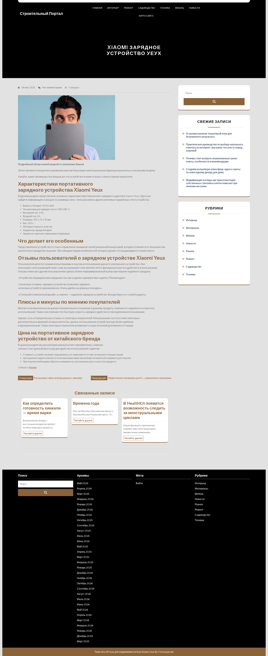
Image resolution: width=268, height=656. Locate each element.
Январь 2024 (84, 630)
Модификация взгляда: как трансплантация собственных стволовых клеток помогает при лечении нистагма (211, 183)
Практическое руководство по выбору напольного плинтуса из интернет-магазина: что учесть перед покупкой (214, 147)
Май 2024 (82, 609)
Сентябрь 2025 (85, 525)
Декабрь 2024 (85, 572)
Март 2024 (83, 620)
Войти (139, 483)
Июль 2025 (83, 535)
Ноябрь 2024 (84, 578)
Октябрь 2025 (85, 520)
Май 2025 (82, 546)
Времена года (86, 403)
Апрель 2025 (84, 551)
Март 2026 (83, 493)
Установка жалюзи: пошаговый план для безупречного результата (209, 135)
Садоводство (146, 8)
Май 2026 (82, 483)
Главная (97, 8)
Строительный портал (41, 13)
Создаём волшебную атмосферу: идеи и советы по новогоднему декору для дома (213, 171)
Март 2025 (83, 557)
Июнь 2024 (83, 604)
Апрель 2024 (84, 614)
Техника (165, 8)
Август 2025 (84, 530)
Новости (194, 8)
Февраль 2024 (85, 625)
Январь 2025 (84, 567)
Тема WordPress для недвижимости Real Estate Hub (124, 651)
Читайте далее (33, 433)
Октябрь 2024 (85, 583)
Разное (33, 367)
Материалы (192, 227)
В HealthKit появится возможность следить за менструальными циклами (144, 410)
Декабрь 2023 (85, 636)
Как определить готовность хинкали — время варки (42, 408)
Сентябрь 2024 (85, 588)
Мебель (179, 8)
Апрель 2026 (84, 488)
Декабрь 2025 (85, 509)
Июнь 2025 (83, 541)
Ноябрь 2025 (84, 514)
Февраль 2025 (85, 562)
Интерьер (113, 8)
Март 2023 (83, 641)
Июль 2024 (83, 599)
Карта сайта (146, 15)
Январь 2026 (84, 504)
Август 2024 (84, 593)
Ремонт (128, 8)
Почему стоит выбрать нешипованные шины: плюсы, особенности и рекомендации (212, 160)
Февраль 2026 (85, 499)
